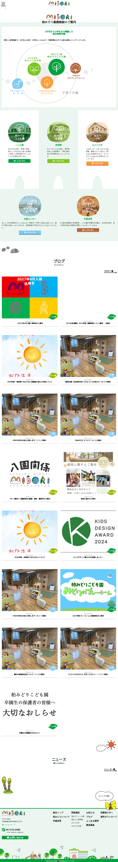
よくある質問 (92, 821)
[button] (3, 3)
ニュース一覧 (109, 769)
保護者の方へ (106, 812)
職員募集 (90, 825)
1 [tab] (5, 8)
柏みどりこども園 (77, 816)
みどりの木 (75, 823)
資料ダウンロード (108, 817)
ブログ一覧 (108, 271)
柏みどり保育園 (77, 819)
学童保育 (57, 821)
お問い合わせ (17, 837)
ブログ (89, 817)
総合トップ (58, 812)
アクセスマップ (10, 825)
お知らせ (90, 812)
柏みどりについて (61, 817)
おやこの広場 (76, 826)
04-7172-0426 (13, 829)
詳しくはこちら (19, 161)
